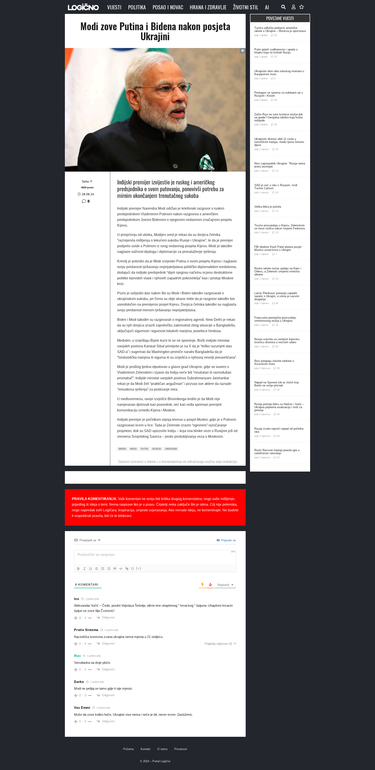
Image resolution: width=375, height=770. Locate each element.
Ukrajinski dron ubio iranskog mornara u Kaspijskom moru (279, 73)
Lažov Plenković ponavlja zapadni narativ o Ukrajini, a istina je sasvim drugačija (276, 296)
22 (275, 56)
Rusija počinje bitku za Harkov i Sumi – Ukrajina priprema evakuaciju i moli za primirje (279, 407)
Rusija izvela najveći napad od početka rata (278, 430)
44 (278, 414)
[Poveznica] (294, 7)
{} (132, 568)
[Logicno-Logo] (83, 7)
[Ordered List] (103, 568)
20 (278, 389)
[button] (283, 7)
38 (275, 124)
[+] (138, 568)
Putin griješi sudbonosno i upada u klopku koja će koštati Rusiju (276, 51)
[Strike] (97, 568)
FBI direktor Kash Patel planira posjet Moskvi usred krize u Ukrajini (277, 248)
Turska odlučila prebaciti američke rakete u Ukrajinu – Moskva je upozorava (280, 29)
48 (275, 100)
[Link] (127, 568)
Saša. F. (87, 181)
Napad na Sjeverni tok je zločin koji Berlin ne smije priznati (276, 384)
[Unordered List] (109, 568)
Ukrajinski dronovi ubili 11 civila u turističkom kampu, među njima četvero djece (279, 142)
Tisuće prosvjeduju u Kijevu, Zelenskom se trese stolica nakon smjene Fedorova (279, 227)
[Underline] (90, 568)
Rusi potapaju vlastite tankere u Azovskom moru (274, 362)
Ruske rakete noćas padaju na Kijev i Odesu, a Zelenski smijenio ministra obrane (277, 271)
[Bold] (78, 568)
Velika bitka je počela (267, 206)
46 (277, 303)
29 (278, 368)
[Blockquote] (115, 568)
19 (275, 35)
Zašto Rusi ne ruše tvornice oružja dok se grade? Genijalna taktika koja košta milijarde (278, 117)
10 (278, 457)
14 (277, 170)
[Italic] (84, 568)
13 (277, 211)
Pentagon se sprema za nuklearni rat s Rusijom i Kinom (278, 94)
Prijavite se (228, 540)
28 (278, 436)
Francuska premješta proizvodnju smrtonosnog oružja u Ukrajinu (275, 319)
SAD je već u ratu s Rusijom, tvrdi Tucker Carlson (275, 187)
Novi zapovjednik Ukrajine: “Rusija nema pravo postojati (279, 165)
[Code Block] (121, 568)
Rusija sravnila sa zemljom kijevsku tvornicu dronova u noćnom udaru (276, 341)
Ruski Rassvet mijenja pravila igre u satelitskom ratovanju (276, 452)
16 (277, 149)
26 (277, 346)
